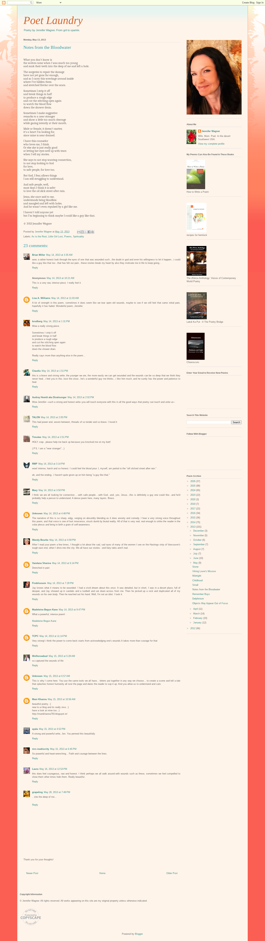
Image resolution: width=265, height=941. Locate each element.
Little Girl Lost (55, 236)
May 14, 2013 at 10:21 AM (60, 278)
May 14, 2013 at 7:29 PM (60, 583)
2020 (193, 499)
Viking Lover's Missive (204, 571)
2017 (193, 508)
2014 (193, 522)
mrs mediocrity (40, 749)
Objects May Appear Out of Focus (210, 603)
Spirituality (78, 236)
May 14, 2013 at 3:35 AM (59, 255)
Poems (68, 236)
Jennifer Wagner (211, 131)
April (196, 609)
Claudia (36, 370)
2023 (193, 495)
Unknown (37, 513)
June (196, 558)
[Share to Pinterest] (92, 232)
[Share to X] (85, 232)
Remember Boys (201, 594)
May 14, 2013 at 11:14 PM (53, 636)
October (197, 540)
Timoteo (36, 437)
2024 (193, 490)
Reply (35, 267)
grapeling (37, 792)
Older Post (172, 873)
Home (102, 873)
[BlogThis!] (82, 232)
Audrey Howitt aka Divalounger (49, 397)
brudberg (37, 321)
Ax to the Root (39, 236)
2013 (193, 526)
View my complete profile (211, 143)
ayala (35, 729)
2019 (193, 504)
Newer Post (32, 873)
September (199, 544)
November (199, 535)
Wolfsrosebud (40, 656)
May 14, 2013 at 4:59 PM (62, 540)
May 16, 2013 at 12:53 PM (53, 769)
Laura (35, 769)
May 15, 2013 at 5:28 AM (62, 656)
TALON (36, 417)
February (198, 618)
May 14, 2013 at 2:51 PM (55, 437)
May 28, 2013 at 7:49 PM (57, 792)
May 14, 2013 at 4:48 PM (57, 513)
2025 (193, 485)
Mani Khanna (39, 699)
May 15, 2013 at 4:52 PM (52, 729)
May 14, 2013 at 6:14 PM (65, 563)
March (196, 613)
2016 (193, 513)
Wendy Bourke (40, 540)
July (195, 553)
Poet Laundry (53, 20)
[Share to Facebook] (89, 232)
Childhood (197, 580)
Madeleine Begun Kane (45, 609)
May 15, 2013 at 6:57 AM (57, 676)
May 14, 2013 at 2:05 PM (54, 417)
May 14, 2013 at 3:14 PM (51, 463)
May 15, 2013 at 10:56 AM (61, 699)
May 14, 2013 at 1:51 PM (55, 370)
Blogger (139, 934)
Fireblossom (39, 583)
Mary (34, 490)
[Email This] (79, 232)
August (197, 549)
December (199, 530)
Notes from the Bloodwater (206, 589)
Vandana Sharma (41, 563)
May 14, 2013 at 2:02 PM (81, 397)
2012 (193, 628)
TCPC (35, 636)
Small (195, 585)
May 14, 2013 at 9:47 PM (72, 609)
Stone (195, 566)
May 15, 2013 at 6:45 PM (63, 749)
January (197, 622)
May (195, 562)
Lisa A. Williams (41, 298)
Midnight (196, 575)
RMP (34, 463)
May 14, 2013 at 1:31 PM (56, 321)
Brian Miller (38, 255)
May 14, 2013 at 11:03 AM (65, 298)
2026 (193, 481)
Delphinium (198, 598)
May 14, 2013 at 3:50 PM (52, 490)
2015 (193, 517)
